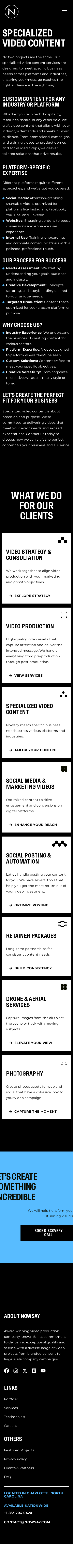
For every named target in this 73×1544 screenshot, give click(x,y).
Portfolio (11, 1399)
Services (11, 1408)
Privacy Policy (15, 1459)
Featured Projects (19, 1450)
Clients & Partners (19, 1468)
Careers (10, 1426)
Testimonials (14, 1417)
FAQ (7, 1477)
